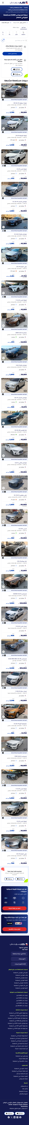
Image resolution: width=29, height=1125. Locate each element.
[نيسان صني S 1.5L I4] (14, 622)
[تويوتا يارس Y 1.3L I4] (14, 296)
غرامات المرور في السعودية (21, 1069)
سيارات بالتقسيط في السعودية (20, 1061)
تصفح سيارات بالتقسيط (14, 929)
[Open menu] (4, 2)
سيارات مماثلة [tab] (16, 27)
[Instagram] (17, 1117)
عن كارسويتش (24, 1086)
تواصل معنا (25, 1089)
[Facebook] (20, 1117)
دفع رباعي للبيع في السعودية (20, 973)
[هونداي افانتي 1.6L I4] (14, 458)
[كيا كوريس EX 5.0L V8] (14, 426)
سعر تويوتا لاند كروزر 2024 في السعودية (18, 1028)
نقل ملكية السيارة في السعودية (20, 1071)
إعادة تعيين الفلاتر (12, 54)
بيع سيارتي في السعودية (22, 1056)
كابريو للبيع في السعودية (21, 988)
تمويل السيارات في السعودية (21, 1076)
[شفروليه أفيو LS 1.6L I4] (14, 719)
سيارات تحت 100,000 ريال (21, 1006)
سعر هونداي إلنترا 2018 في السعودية (18, 1021)
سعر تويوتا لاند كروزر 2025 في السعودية (18, 1018)
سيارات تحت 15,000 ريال (22, 995)
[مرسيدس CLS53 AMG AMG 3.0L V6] (14, 654)
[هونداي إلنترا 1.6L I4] (14, 361)
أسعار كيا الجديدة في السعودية (20, 1043)
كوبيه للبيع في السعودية (21, 980)
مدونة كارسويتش (23, 1079)
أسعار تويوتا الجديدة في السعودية (19, 1036)
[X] (12, 1117)
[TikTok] (9, 1117)
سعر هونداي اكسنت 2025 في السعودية (18, 1023)
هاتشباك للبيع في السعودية (21, 983)
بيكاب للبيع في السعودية (22, 975)
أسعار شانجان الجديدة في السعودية (19, 1046)
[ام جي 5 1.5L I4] (14, 524)
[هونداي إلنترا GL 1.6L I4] (14, 230)
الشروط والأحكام (24, 1094)
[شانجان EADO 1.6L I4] (14, 328)
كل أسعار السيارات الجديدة (21, 1049)
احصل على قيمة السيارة (14, 908)
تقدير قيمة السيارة (23, 1059)
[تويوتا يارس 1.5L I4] (14, 165)
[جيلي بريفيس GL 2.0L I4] (14, 492)
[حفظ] (3, 96)
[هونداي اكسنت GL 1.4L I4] (14, 197)
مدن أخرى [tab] (24, 27)
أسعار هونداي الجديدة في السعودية (19, 1038)
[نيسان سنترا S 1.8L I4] (14, 687)
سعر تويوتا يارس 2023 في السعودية (19, 1016)
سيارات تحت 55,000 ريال (22, 1003)
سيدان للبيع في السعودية (21, 978)
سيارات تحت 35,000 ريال (22, 1001)
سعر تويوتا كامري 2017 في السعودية (18, 1026)
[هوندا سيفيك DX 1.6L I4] (14, 98)
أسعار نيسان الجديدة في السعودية (19, 1041)
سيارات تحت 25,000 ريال (22, 998)
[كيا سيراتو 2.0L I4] (14, 557)
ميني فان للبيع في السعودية (21, 985)
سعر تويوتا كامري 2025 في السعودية (18, 1013)
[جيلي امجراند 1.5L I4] (14, 263)
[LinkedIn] (14, 1117)
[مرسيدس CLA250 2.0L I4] (14, 589)
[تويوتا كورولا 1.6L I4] (14, 132)
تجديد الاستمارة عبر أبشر (22, 1074)
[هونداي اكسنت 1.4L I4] (14, 393)
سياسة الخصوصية (23, 1091)
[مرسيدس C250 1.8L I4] (14, 752)
